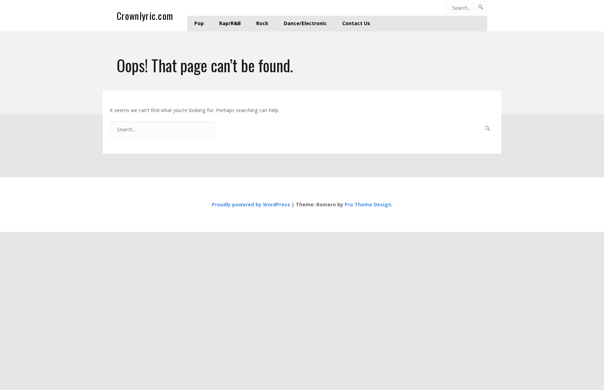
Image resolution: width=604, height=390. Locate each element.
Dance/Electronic (305, 23)
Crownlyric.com (145, 16)
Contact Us (356, 23)
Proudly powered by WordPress (251, 204)
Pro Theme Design (368, 204)
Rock (262, 23)
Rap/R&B (230, 23)
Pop (199, 23)
